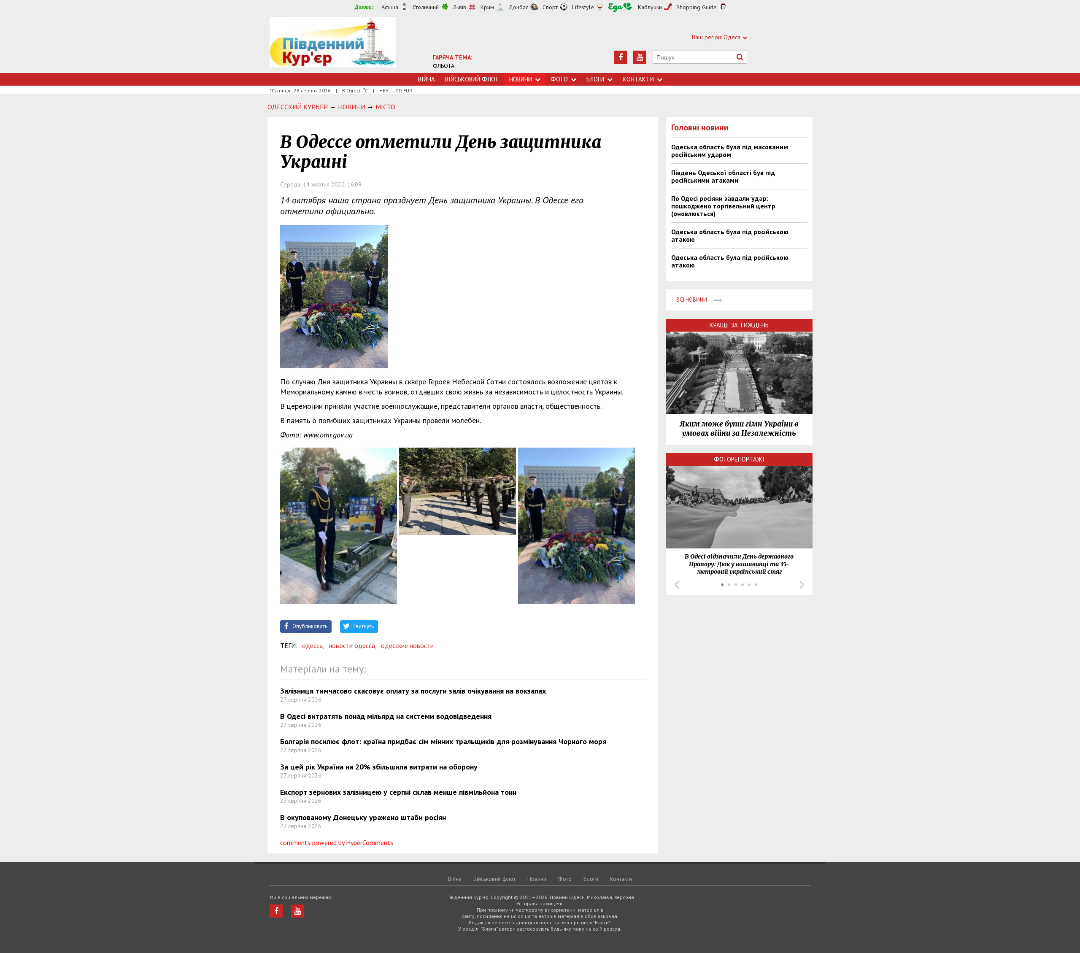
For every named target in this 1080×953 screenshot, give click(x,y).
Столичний (426, 7)
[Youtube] (639, 57)
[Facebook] (620, 57)
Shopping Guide (696, 7)
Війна (426, 79)
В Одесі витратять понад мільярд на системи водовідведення (385, 716)
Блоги (595, 79)
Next (802, 584)
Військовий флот (472, 79)
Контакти (638, 79)
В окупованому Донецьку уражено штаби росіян (363, 817)
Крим (487, 7)
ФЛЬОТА (443, 66)
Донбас (518, 7)
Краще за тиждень (739, 325)
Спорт (550, 7)
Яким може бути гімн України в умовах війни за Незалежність (739, 428)
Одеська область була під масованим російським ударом (729, 151)
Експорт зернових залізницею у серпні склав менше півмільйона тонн (398, 792)
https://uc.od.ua (333, 45)
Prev (677, 584)
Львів (459, 7)
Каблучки (650, 7)
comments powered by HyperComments (336, 842)
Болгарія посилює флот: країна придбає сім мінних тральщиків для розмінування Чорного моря (443, 741)
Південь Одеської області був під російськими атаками (723, 176)
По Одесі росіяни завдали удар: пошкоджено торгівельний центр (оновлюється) (723, 206)
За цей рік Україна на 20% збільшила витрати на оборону (379, 767)
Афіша (389, 7)
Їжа (620, 7)
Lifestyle (583, 7)
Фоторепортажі (739, 459)
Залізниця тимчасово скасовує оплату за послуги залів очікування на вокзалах (413, 691)
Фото (559, 79)
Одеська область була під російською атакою (729, 235)
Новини (520, 79)
